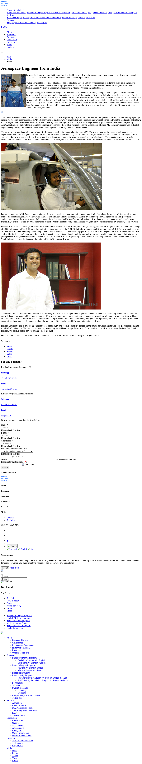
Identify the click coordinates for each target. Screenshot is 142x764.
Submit (5, 468)
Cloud (9, 356)
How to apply (13, 601)
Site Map (11, 520)
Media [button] (9, 44)
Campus (18, 17)
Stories (10, 351)
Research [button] (11, 42)
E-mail (5, 433)
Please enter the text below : (14, 462)
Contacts (81, 17)
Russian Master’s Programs (19, 625)
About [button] (9, 32)
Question (6, 459)
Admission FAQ (14, 606)
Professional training (27, 22)
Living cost (113, 12)
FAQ (90, 12)
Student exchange (69, 17)
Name (4, 425)
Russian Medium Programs (18, 620)
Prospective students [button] (15, 10)
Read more (14, 568)
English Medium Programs (18, 618)
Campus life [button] (12, 39)
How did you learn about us (14, 448)
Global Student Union (39, 17)
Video (9, 354)
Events (26, 17)
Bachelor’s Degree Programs (39, 12)
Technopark (42, 22)
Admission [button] (11, 37)
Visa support (81, 12)
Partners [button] (10, 20)
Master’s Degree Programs (64, 12)
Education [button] (11, 34)
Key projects (12, 22)
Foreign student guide (127, 12)
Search (5, 579)
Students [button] (10, 15)
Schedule (11, 17)
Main (9, 56)
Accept (5, 568)
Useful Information (15, 628)
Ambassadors (55, 17)
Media (9, 59)
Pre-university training (16, 12)
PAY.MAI (90, 17)
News (9, 346)
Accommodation (100, 12)
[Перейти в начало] (4, 5)
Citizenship (7, 441)
